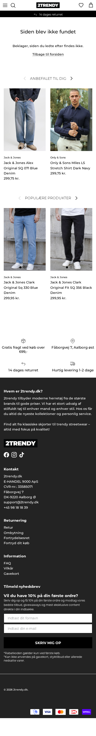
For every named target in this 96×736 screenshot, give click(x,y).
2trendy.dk (20, 689)
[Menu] (5, 5)
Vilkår (8, 568)
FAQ (7, 563)
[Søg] (15, 5)
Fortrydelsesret (17, 538)
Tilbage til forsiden (48, 54)
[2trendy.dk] (48, 5)
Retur (8, 527)
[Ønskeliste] (81, 5)
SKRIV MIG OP (48, 643)
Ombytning (14, 533)
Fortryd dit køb (16, 543)
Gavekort (11, 574)
